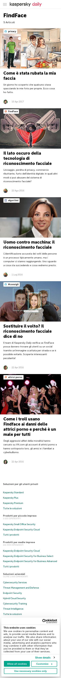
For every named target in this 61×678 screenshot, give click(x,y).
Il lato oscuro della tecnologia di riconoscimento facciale (27, 158)
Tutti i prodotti (11, 534)
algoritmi (13, 200)
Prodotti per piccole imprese (19, 515)
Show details (42, 657)
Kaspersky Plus (10, 498)
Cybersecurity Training (15, 603)
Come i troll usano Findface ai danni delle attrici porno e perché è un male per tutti (29, 426)
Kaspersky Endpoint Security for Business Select (28, 556)
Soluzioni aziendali (14, 574)
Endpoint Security (12, 593)
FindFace (13, 111)
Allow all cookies (17, 663)
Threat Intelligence (13, 609)
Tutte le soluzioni (12, 508)
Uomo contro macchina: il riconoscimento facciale (29, 245)
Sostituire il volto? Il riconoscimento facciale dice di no (27, 331)
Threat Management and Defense (21, 587)
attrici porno (15, 377)
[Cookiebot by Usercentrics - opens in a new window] (43, 621)
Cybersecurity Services (15, 582)
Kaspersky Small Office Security (19, 524)
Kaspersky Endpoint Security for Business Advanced (30, 561)
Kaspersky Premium (13, 503)
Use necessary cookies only (30, 671)
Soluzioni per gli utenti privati (20, 484)
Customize (42, 663)
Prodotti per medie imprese (19, 542)
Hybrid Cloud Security (14, 598)
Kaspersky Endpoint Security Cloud (21, 529)
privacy (12, 31)
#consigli (13, 284)
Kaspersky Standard (13, 492)
